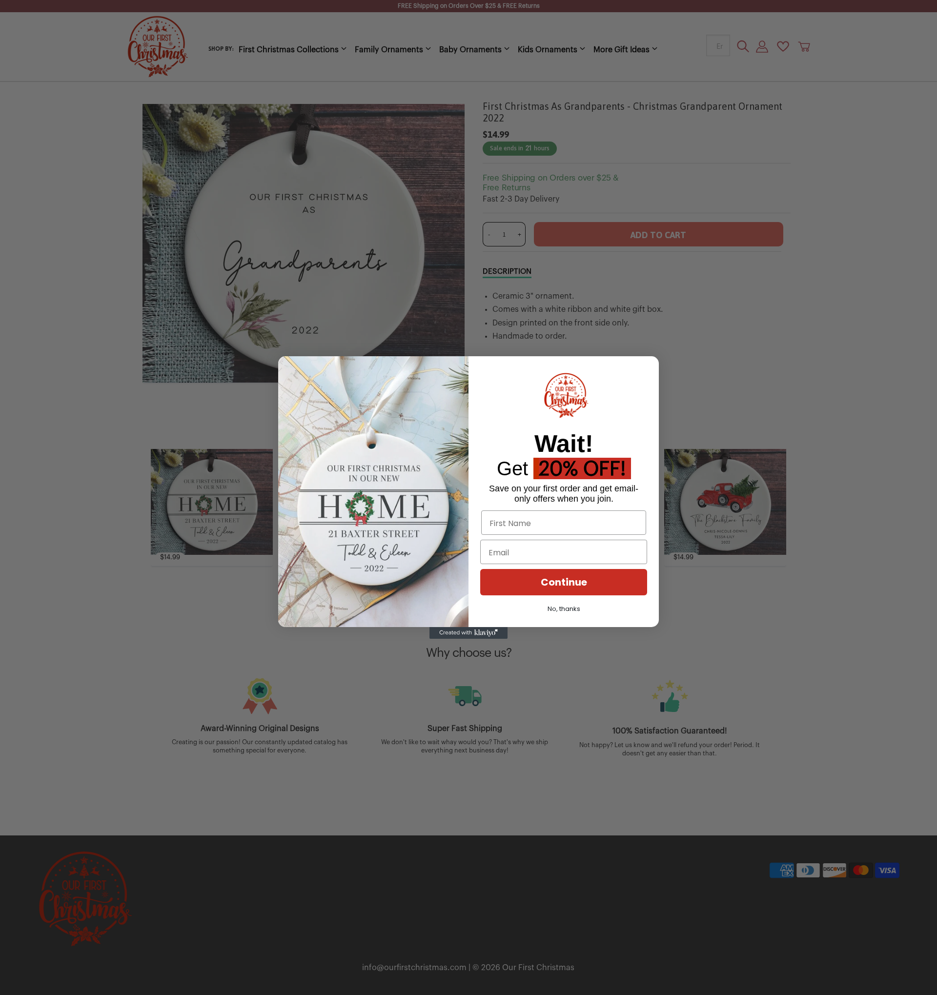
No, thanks (564, 608)
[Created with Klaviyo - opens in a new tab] (468, 633)
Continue (564, 582)
